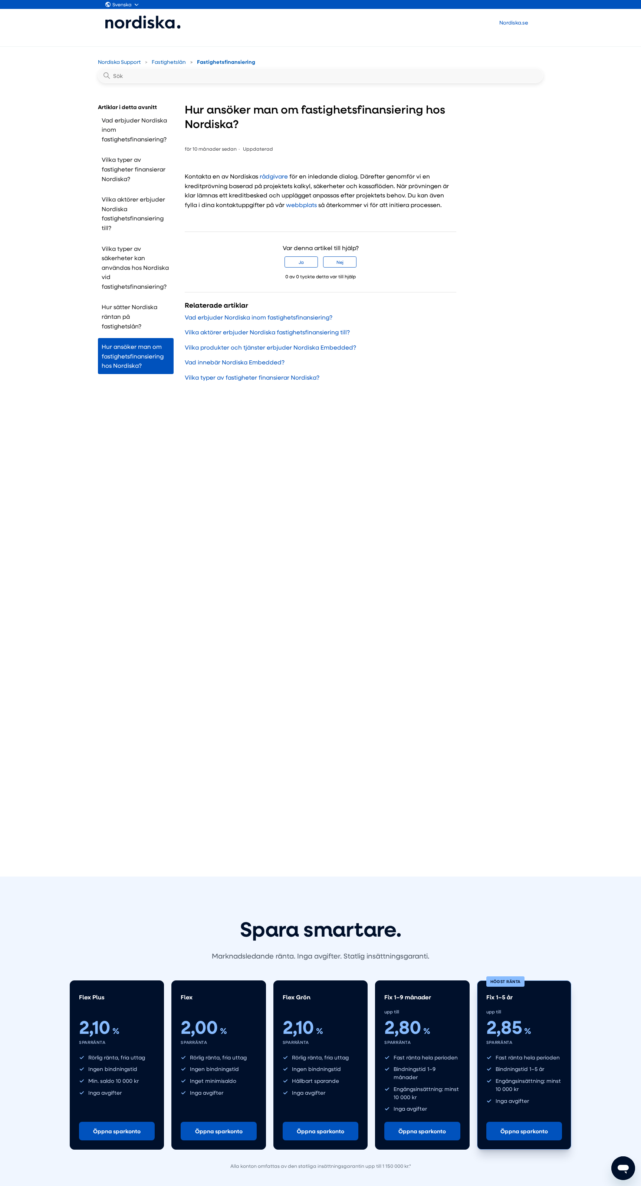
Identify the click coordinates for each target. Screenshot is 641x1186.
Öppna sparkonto (117, 1131)
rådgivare (274, 176)
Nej (339, 262)
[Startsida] (143, 22)
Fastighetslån (169, 61)
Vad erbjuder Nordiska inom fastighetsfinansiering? (134, 129)
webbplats (301, 205)
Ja (301, 262)
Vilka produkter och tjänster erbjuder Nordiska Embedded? (270, 347)
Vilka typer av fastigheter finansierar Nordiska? (133, 168)
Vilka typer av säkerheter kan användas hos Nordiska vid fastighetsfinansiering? (135, 267)
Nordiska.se (513, 22)
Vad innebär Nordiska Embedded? (235, 362)
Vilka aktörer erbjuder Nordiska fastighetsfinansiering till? (133, 213)
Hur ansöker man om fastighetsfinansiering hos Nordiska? (133, 356)
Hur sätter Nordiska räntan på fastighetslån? (129, 316)
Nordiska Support (119, 61)
